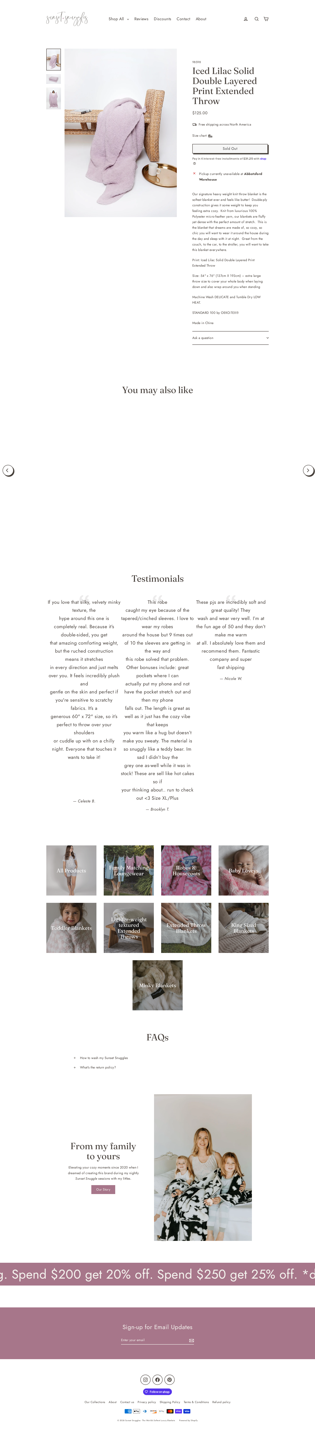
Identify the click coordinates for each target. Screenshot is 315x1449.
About (201, 19)
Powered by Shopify (188, 1420)
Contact (183, 19)
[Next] (308, 470)
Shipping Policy (170, 1402)
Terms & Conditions (196, 1402)
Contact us (127, 1402)
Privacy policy (147, 1402)
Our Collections (95, 1402)
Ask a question (202, 338)
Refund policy (221, 1402)
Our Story (103, 1189)
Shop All (117, 19)
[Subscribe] (191, 1340)
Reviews (141, 19)
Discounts (162, 19)
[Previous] (8, 470)
